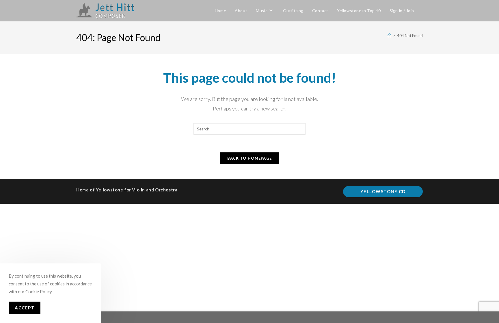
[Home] (389, 35)
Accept (25, 307)
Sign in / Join (402, 10)
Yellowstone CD (383, 191)
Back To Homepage (249, 158)
